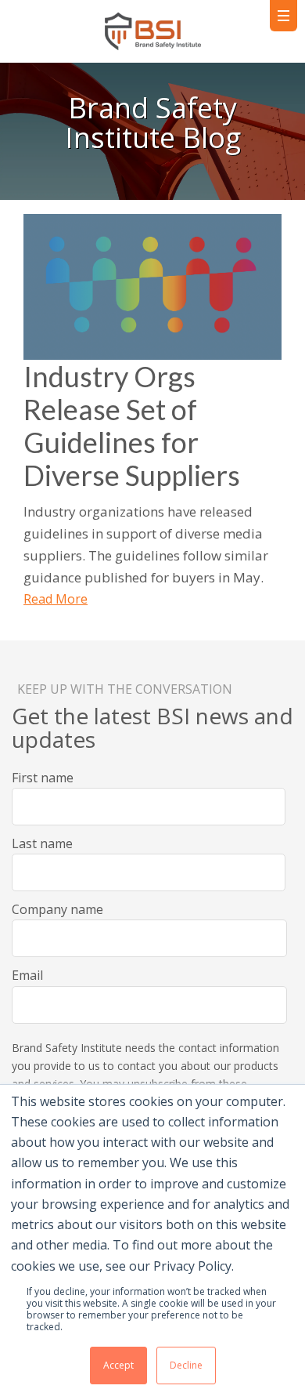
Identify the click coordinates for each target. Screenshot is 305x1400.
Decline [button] (186, 1365)
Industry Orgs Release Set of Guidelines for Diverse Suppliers (131, 425)
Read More (55, 599)
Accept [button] (118, 1365)
